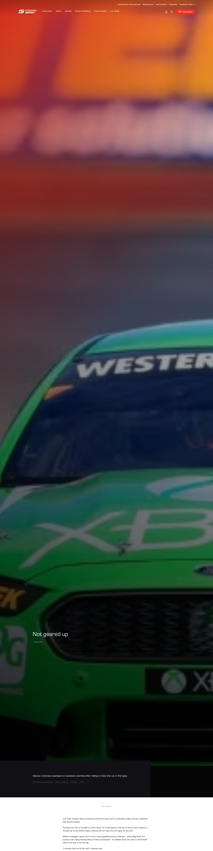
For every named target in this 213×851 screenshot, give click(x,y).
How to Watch (161, 4)
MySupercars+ (148, 4)
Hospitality (173, 4)
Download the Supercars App (129, 4)
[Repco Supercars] (30, 13)
